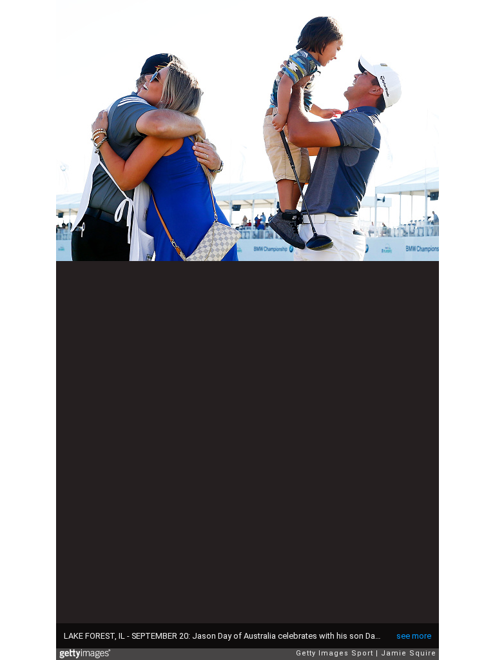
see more (413, 636)
